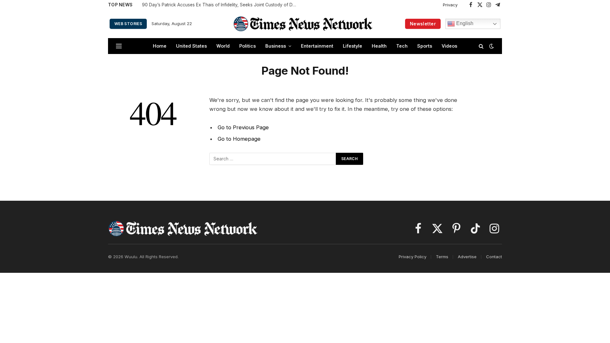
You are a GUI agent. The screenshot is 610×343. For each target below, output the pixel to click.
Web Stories (128, 23)
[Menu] (119, 46)
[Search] (481, 46)
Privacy (450, 4)
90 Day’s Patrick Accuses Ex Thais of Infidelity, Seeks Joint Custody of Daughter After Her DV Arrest (221, 4)
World (223, 46)
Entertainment (317, 46)
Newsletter (423, 23)
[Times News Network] (303, 23)
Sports (424, 46)
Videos (449, 46)
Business (275, 46)
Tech (402, 46)
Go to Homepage (239, 139)
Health (379, 46)
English (464, 23)
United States (191, 46)
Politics (247, 46)
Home (159, 46)
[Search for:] (272, 159)
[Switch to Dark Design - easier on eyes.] (491, 46)
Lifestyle (352, 46)
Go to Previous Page (243, 127)
